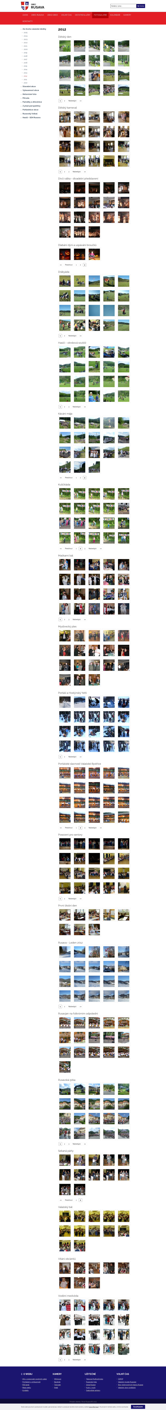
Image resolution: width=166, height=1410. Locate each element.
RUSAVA (37, 6)
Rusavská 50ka (91, 1382)
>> (81, 101)
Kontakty (25, 1390)
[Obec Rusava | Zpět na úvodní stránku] (25, 6)
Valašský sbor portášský (127, 1388)
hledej (141, 6)
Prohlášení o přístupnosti (31, 1382)
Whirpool (57, 1379)
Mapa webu (26, 1388)
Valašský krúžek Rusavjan (127, 1382)
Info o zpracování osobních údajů (34, 1379)
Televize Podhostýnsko (94, 1379)
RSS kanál (25, 1385)
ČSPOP (120, 1379)
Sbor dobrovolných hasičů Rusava (130, 1385)
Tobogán (57, 1385)
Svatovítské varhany (93, 1390)
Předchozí (68, 265)
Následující (72, 101)
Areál (56, 1388)
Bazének (57, 1382)
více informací (93, 1407)
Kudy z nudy (91, 1388)
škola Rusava (91, 1385)
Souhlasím (138, 1407)
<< (61, 265)
